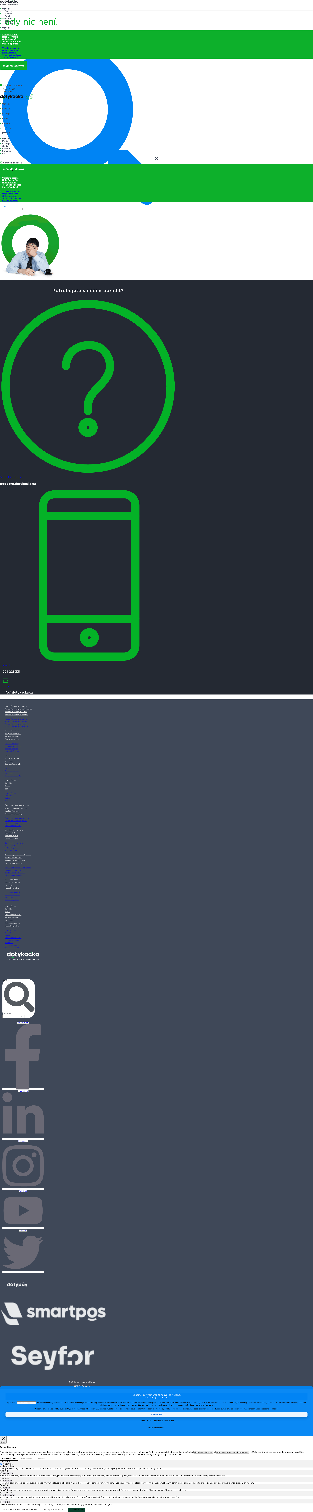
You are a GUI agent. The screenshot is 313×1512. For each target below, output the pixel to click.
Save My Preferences (52, 1510)
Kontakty (8, 783)
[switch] (1, 1473)
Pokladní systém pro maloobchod (18, 709)
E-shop (8, 14)
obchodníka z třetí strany (203, 1452)
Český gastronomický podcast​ (17, 805)
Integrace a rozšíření (13, 734)
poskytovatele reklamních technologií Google (232, 1452)
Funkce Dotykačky (12, 731)
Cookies (86, 1386)
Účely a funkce (26, 1458)
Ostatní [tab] (3, 1500)
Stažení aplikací (10, 44)
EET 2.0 (9, 23)
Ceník (7, 16)
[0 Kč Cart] (7, 89)
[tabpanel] (156, 1469)
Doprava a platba (12, 758)
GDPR (77, 1386)
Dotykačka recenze (12, 879)
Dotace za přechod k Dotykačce (18, 855)
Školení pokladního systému (16, 808)
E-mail (6, 686)
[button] (9, 1457)
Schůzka (9, 21)
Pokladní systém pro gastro (16, 706)
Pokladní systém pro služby (16, 712)
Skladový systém (11, 839)
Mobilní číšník (10, 833)
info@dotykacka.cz (18, 692)
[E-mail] (5, 680)
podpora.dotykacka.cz (18, 483)
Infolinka (7, 665)
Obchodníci (42, 1458)
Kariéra (8, 19)
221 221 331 (11, 671)
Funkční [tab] (4, 1485)
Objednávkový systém (14, 830)
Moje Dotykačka (10, 37)
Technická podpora (11, 42)
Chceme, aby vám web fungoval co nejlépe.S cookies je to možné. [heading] (156, 1396)
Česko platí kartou (12, 739)
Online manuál (9, 39)
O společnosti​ (10, 780)
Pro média (9, 885)
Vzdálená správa (10, 35)
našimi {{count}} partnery (26, 1403)
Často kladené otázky (13, 814)
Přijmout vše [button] (156, 1414)
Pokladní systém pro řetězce (16, 715)
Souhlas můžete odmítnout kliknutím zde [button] (157, 1421)
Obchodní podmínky (13, 764)
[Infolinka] (89, 660)
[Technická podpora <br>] (88, 472)
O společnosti (10, 906)
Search (5, 980)
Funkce (8, 11)
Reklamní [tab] (4, 1478)
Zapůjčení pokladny (12, 811)
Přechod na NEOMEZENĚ (15, 860)
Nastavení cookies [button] (156, 1428)
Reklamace (9, 761)
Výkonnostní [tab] (6, 1492)
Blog (6, 789)
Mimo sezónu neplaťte (13, 863)
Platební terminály (12, 736)
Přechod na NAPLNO (13, 858)
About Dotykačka (12, 888)
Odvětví (6, 9)
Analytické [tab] (5, 1471)
